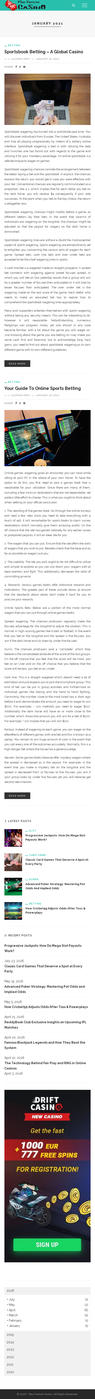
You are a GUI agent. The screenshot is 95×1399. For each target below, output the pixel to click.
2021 (10, 1364)
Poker (33, 879)
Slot (33, 830)
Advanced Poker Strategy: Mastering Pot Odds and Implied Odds (44, 989)
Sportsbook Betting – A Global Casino (43, 51)
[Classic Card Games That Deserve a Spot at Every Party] (13, 862)
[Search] (73, 5)
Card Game (37, 854)
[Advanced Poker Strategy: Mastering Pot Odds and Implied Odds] (13, 886)
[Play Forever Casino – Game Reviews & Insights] (25, 5)
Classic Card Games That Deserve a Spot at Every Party (43, 968)
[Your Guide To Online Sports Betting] (47, 438)
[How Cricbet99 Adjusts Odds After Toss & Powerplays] (13, 910)
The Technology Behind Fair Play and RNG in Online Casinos (45, 1065)
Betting (14, 45)
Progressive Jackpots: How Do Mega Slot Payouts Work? (42, 948)
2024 (10, 1342)
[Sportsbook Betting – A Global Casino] (47, 99)
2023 (10, 1349)
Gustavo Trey (21, 58)
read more (17, 363)
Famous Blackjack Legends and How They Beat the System (44, 1045)
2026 (10, 1290)
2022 (10, 1357)
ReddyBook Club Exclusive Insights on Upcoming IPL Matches (45, 1024)
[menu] (84, 5)
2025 (10, 1334)
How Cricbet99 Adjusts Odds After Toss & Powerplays (46, 1007)
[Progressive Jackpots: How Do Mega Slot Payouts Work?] (13, 837)
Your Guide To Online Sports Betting (42, 388)
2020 (10, 1372)
